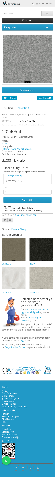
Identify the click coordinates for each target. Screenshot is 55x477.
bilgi (22, 340)
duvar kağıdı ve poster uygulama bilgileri (35, 311)
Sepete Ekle (27, 200)
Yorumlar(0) (23, 107)
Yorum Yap (30, 214)
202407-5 (6, 263)
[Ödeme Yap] (51, 3)
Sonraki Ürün (44, 98)
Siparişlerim (8, 431)
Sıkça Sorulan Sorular (15, 347)
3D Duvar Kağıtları (11, 416)
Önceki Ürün (11, 98)
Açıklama (8, 107)
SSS (4, 421)
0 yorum (19, 214)
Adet (5, 188)
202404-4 (34, 292)
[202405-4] (27, 59)
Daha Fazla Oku (28, 121)
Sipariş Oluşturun (27, 90)
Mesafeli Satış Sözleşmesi (15, 406)
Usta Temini (8, 395)
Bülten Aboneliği (10, 437)
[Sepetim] (47, 3)
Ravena (5, 143)
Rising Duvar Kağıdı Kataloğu (17, 148)
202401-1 (6, 292)
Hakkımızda (8, 401)
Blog (4, 390)
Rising (23, 229)
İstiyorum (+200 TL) (15, 181)
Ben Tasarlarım (9, 393)
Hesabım (6, 429)
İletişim (5, 413)
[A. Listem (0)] (43, 3)
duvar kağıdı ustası (31, 319)
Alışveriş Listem (9, 434)
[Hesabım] (38, 3)
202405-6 (34, 263)
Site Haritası (8, 419)
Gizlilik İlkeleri (9, 403)
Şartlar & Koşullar (11, 398)
